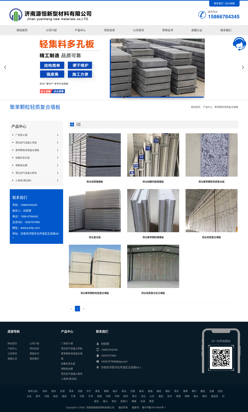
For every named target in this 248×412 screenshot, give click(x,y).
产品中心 (80, 30)
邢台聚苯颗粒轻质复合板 (212, 181)
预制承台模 (21, 165)
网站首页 (22, 30)
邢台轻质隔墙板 (95, 181)
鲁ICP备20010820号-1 (153, 407)
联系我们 (218, 3)
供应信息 (109, 30)
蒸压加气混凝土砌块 (26, 172)
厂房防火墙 (21, 134)
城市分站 (32, 391)
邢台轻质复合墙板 (211, 237)
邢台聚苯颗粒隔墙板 (153, 237)
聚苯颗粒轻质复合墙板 (226, 107)
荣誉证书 (167, 30)
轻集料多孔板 (23, 157)
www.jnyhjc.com (30, 228)
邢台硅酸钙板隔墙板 (153, 181)
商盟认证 (196, 30)
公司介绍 (51, 30)
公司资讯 (138, 30)
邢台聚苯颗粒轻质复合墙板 (95, 293)
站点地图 (230, 3)
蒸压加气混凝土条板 (26, 142)
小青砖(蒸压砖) (23, 180)
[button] (120, 97)
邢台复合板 (95, 237)
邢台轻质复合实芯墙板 (153, 293)
